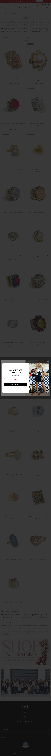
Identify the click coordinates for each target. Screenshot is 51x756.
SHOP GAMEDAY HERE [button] (15, 385)
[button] (15, 379)
